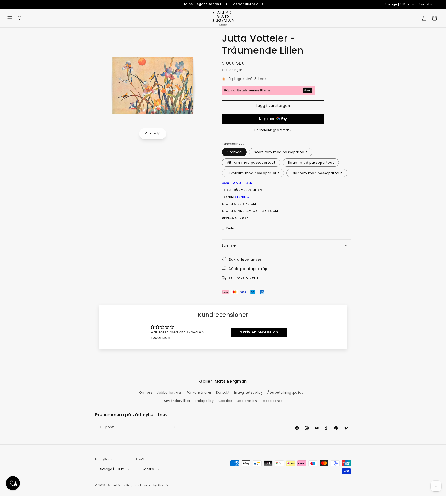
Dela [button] (230, 228)
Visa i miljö (153, 133)
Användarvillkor (177, 400)
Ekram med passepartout (311, 162)
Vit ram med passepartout (251, 162)
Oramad (234, 152)
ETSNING (242, 197)
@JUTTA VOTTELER (237, 183)
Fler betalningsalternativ (273, 130)
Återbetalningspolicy (285, 392)
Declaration (247, 400)
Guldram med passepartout (316, 173)
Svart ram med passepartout (280, 152)
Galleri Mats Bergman (123, 485)
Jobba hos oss (169, 392)
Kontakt (223, 392)
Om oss (146, 392)
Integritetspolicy (248, 392)
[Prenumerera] (173, 427)
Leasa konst (272, 400)
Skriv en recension (259, 332)
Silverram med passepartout (253, 173)
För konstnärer (199, 392)
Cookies (225, 400)
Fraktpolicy (204, 400)
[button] (10, 18)
